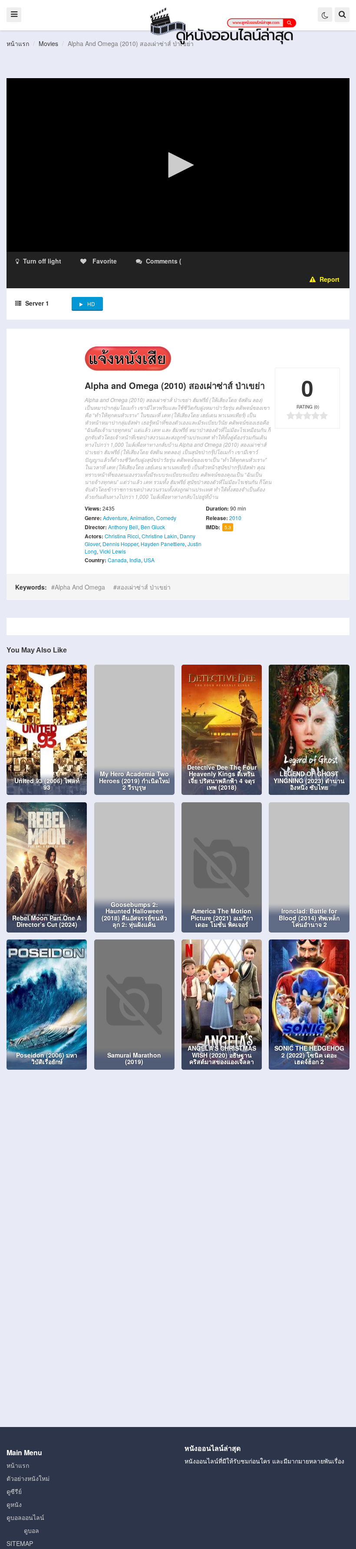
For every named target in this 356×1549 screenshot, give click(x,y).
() (234, 261)
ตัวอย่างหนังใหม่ (28, 1478)
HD (91, 303)
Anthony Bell (123, 527)
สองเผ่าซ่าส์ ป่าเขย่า (144, 587)
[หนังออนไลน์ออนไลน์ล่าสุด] (225, 25)
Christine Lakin (159, 536)
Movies (48, 43)
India (135, 560)
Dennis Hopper (120, 543)
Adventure (115, 517)
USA (149, 560)
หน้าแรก (18, 43)
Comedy (166, 517)
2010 (235, 517)
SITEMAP (20, 1543)
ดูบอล (31, 1530)
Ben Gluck (153, 527)
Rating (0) (308, 407)
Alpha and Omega (80, 587)
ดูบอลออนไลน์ (25, 1517)
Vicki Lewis (112, 551)
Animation (142, 517)
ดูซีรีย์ (14, 1491)
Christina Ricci (122, 536)
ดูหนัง (14, 1504)
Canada (117, 560)
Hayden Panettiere (163, 543)
